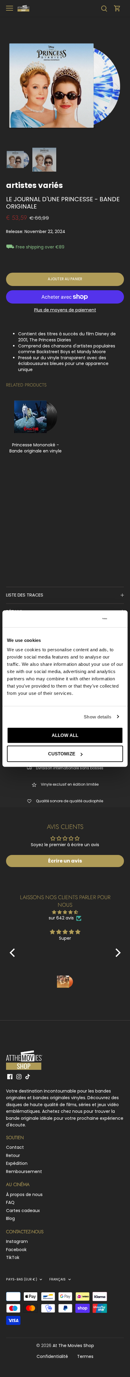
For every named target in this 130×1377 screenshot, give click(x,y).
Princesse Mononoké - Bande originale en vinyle (35, 448)
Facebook (16, 1250)
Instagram (17, 1241)
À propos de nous (24, 1194)
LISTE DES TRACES (24, 595)
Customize (61, 753)
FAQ (10, 1202)
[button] (13, 952)
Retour (13, 1155)
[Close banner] (120, 618)
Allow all (65, 735)
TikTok (12, 1257)
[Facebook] (9, 1076)
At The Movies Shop (73, 1345)
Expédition (17, 1163)
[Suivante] (116, 86)
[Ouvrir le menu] (9, 8)
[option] (65, 86)
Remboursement (24, 1171)
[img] (65, 912)
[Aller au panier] (117, 8)
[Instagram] (18, 1076)
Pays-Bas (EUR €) (21, 1279)
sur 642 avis (61, 918)
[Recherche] (104, 8)
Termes (85, 1356)
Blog (10, 1218)
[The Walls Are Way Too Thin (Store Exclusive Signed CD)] (35, 417)
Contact (15, 1147)
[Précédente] (13, 86)
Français (57, 1279)
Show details (97, 716)
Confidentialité (52, 1356)
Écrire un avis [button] (65, 860)
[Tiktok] (27, 1076)
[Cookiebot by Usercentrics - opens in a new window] (81, 619)
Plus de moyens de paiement (65, 310)
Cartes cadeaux (23, 1211)
